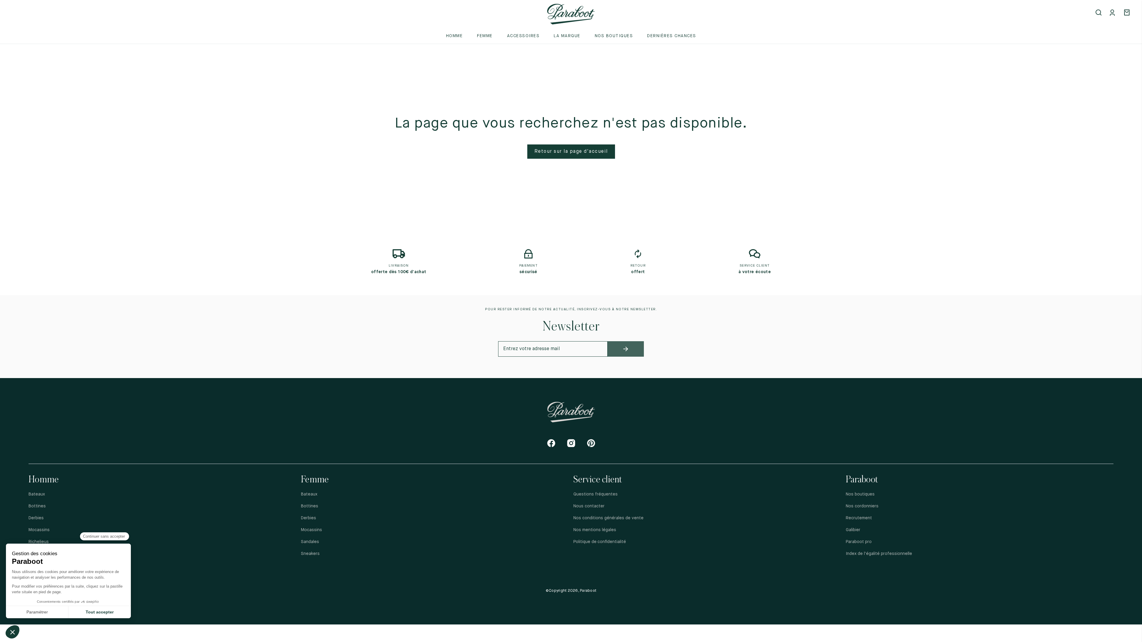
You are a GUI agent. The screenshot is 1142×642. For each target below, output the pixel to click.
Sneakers (310, 554)
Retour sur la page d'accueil (571, 151)
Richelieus (39, 542)
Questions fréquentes (595, 494)
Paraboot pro (859, 542)
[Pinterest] (591, 443)
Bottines (37, 506)
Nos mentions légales (594, 530)
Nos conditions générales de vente (608, 518)
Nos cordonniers (862, 506)
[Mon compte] (1113, 13)
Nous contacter (589, 506)
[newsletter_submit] (626, 349)
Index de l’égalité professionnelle (879, 554)
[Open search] (1099, 13)
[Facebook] (551, 443)
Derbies (36, 518)
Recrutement (859, 518)
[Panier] (1127, 13)
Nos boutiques (614, 36)
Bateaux (37, 494)
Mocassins (39, 530)
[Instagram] (571, 443)
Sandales (310, 542)
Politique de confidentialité (600, 542)
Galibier (853, 530)
